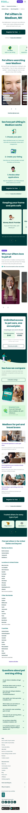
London (3, 598)
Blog (3, 772)
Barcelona (4, 620)
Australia (4, 635)
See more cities (6, 624)
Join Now (20, 1)
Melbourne (4, 602)
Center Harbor (5, 553)
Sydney (3, 600)
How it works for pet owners (8, 740)
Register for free (12, 32)
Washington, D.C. (6, 587)
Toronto (4, 613)
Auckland (4, 618)
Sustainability (5, 768)
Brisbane (4, 605)
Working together (6, 779)
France (3, 644)
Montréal (4, 622)
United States (5, 631)
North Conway (5, 551)
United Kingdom (6, 633)
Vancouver (4, 609)
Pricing (3, 745)
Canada (4, 638)
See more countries (7, 657)
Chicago (4, 582)
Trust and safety (6, 747)
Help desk (4, 749)
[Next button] (15, 109)
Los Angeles (5, 567)
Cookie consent (5, 758)
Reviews (3, 755)
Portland (4, 574)
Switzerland (5, 655)
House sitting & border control (9, 753)
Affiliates (4, 777)
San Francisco (5, 569)
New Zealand (5, 646)
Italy (3, 651)
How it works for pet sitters (8, 742)
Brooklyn (4, 585)
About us (4, 763)
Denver (3, 576)
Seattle (3, 572)
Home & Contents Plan (7, 751)
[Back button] (11, 109)
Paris (3, 615)
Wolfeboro (4, 557)
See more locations (7, 591)
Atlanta (4, 589)
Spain (3, 642)
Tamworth (4, 555)
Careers (3, 770)
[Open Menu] (25, 1)
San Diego (4, 580)
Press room (4, 774)
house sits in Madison (15, 37)
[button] (11, 287)
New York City (5, 565)
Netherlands (5, 648)
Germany (4, 640)
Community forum (6, 766)
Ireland (3, 653)
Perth (3, 607)
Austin (3, 578)
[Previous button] (3, 307)
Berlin (3, 611)
